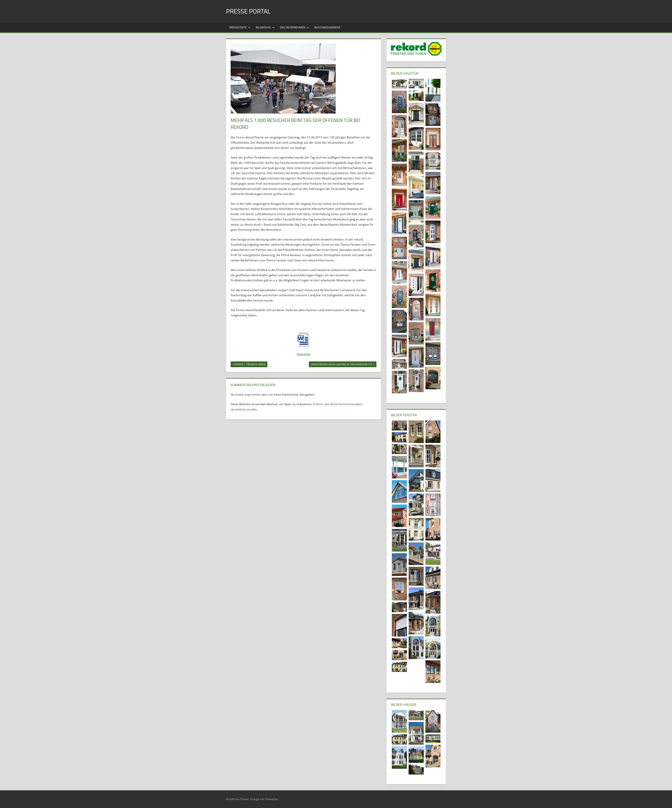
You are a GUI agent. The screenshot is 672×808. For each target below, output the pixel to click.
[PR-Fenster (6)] (432, 625)
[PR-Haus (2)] (416, 770)
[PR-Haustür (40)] (416, 187)
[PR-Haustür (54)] (432, 114)
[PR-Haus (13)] (399, 721)
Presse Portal (248, 11)
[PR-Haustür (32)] (432, 232)
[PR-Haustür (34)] (416, 211)
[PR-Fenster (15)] (432, 578)
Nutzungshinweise (327, 27)
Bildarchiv (263, 27)
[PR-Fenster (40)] (399, 437)
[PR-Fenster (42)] (399, 425)
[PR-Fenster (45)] (416, 431)
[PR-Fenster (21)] (432, 671)
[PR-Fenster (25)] (416, 529)
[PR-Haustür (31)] (416, 236)
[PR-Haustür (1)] (399, 102)
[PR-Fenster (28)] (416, 505)
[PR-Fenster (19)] (432, 553)
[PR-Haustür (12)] (432, 353)
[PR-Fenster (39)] (432, 456)
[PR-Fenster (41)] (432, 431)
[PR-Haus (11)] (399, 757)
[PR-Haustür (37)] (399, 199)
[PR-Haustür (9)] (399, 364)
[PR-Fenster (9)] (416, 623)
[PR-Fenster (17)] (416, 553)
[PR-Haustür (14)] (416, 333)
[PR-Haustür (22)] (432, 280)
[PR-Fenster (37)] (432, 480)
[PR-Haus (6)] (399, 667)
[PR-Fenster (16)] (399, 564)
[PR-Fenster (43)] (399, 449)
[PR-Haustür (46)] (432, 161)
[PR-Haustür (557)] (399, 84)
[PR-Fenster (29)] (432, 505)
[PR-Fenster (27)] (399, 516)
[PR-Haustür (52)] (399, 126)
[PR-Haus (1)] (432, 756)
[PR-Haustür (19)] (432, 305)
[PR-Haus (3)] (416, 754)
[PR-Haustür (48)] (416, 163)
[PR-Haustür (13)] (399, 346)
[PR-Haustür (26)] (432, 256)
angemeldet (252, 394)
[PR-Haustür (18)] (416, 309)
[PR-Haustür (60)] (416, 95)
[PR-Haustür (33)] (399, 223)
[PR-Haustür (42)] (399, 175)
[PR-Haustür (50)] (432, 139)
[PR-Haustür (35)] (432, 207)
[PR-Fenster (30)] (399, 491)
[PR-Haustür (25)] (416, 260)
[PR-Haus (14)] (416, 715)
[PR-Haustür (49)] (399, 150)
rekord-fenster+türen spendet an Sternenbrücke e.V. (342, 364)
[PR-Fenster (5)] (416, 647)
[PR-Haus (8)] (416, 733)
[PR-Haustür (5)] (416, 380)
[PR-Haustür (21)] (416, 284)
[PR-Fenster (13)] (399, 589)
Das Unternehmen (292, 27)
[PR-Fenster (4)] (432, 648)
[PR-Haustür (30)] (399, 248)
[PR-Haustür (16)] (399, 321)
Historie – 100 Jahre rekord (249, 364)
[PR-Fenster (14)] (416, 576)
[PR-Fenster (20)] (416, 456)
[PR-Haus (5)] (432, 738)
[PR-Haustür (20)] (399, 296)
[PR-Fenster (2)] (399, 643)
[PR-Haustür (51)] (416, 138)
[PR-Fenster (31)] (416, 480)
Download (303, 354)
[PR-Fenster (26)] (432, 529)
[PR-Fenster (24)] (399, 540)
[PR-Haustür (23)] (399, 272)
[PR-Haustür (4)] (399, 382)
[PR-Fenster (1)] (399, 655)
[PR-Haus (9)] (432, 721)
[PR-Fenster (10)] (399, 607)
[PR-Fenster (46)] (399, 625)
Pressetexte (238, 27)
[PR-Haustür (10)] (416, 357)
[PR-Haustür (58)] (416, 114)
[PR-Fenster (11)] (432, 602)
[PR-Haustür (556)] (416, 83)
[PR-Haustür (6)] (432, 378)
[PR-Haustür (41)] (432, 183)
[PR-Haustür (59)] (432, 90)
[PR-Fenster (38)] (399, 467)
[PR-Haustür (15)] (432, 329)
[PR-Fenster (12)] (416, 598)
